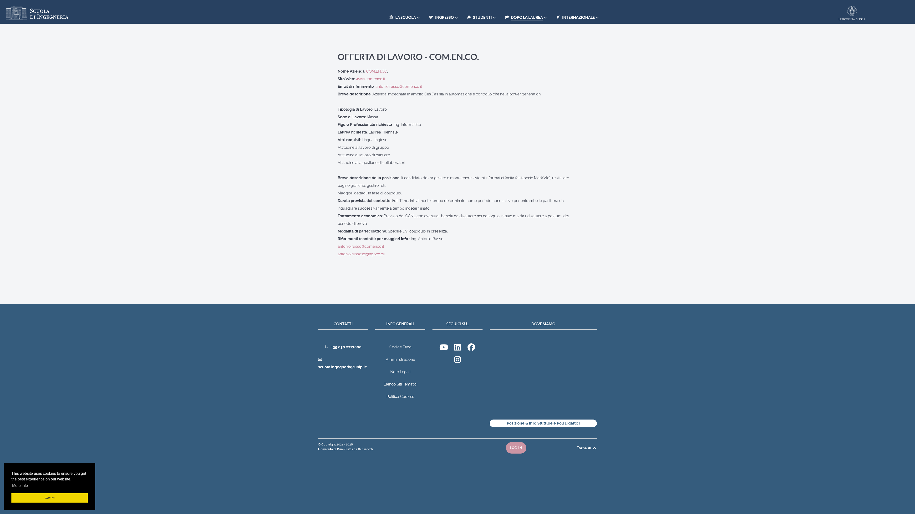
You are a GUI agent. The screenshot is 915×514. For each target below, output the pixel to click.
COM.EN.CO (376, 71)
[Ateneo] (458, 349)
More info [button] (20, 486)
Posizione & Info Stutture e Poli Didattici (543, 423)
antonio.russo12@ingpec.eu (361, 254)
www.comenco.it (370, 79)
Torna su (584, 448)
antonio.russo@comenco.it (399, 86)
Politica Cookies (400, 396)
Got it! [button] (50, 498)
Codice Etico (400, 347)
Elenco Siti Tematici (400, 384)
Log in (516, 448)
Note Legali (400, 372)
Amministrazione (400, 359)
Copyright (328, 444)
